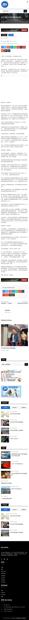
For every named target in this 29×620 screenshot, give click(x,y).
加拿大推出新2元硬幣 (15, 413)
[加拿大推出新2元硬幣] (5, 414)
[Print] (8, 50)
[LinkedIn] (11, 47)
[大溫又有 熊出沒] (5, 439)
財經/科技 (3, 571)
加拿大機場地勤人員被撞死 (8, 348)
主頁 (3, 20)
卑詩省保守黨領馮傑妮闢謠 (16, 422)
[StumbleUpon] (18, 47)
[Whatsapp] (14, 47)
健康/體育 (3, 573)
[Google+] (8, 47)
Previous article (5, 301)
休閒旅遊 (3, 580)
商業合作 (3, 592)
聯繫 (2, 596)
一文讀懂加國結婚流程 (6, 498)
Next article (24, 301)
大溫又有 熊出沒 (14, 438)
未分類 (10, 35)
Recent (5, 407)
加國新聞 (7, 20)
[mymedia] (8, 41)
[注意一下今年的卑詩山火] (5, 465)
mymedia (7, 310)
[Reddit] (2, 50)
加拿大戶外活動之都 (16, 488)
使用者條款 (18, 618)
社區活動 (3, 582)
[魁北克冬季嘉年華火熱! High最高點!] (5, 474)
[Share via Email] (5, 50)
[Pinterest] (24, 47)
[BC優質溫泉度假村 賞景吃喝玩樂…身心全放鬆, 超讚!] (5, 455)
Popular (14, 407)
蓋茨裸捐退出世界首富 (22, 303)
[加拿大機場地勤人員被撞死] (5, 431)
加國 (2, 567)
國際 (2, 569)
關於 (2, 590)
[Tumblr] (21, 47)
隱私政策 (24, 618)
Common (23, 407)
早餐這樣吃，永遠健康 (6, 303)
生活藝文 (3, 578)
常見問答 (3, 594)
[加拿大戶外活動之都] (5, 490)
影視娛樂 (3, 575)
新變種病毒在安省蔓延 (6, 483)
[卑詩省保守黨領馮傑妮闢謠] (5, 422)
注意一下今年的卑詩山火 (17, 463)
